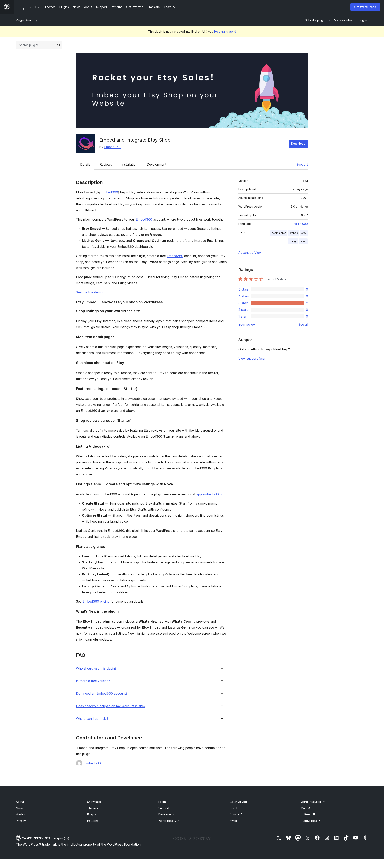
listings (293, 241)
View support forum (252, 358)
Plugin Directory (26, 20)
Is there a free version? (93, 681)
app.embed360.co (209, 494)
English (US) (300, 223)
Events (234, 808)
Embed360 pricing (96, 601)
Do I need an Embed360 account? (101, 693)
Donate (236, 814)
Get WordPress (365, 7)
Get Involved (238, 801)
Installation (129, 164)
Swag (235, 820)
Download (298, 143)
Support (302, 164)
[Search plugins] (58, 45)
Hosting (21, 814)
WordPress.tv (169, 820)
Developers (166, 814)
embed (293, 232)
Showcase (94, 801)
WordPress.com (313, 801)
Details (85, 164)
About (20, 801)
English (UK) (61, 838)
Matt (305, 808)
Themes (92, 808)
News (19, 808)
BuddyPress (310, 820)
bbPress (308, 814)
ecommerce (279, 232)
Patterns (92, 820)
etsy (303, 232)
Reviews (106, 164)
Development (156, 164)
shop (303, 241)
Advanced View (250, 253)
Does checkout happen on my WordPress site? (110, 706)
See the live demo (89, 292)
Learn (162, 801)
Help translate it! (225, 31)
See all (303, 324)
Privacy (21, 820)
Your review (247, 324)
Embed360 (112, 147)
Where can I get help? (92, 719)
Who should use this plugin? (96, 668)
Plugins (92, 814)
